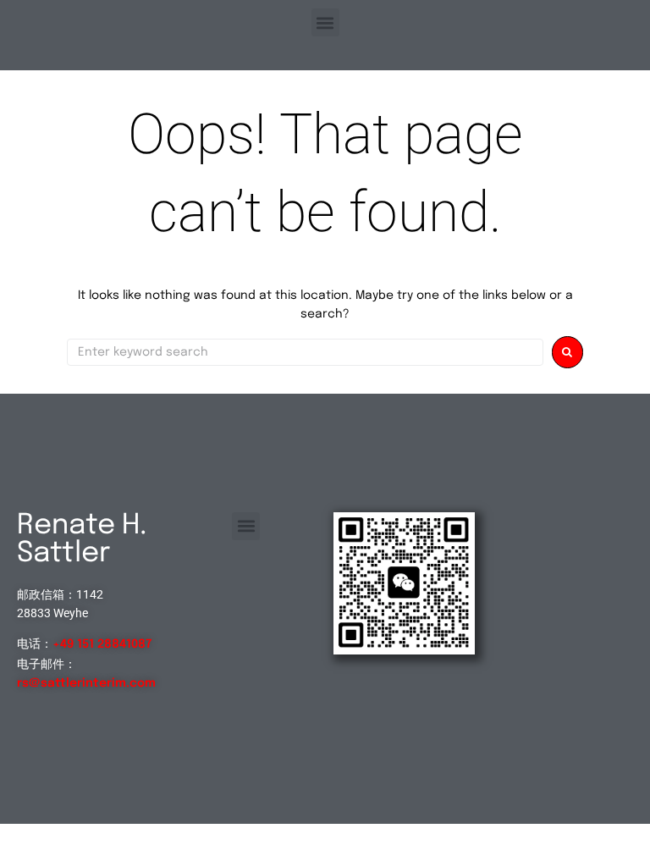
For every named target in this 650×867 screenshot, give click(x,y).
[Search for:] (305, 352)
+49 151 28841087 (101, 644)
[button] (325, 22)
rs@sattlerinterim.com (86, 683)
